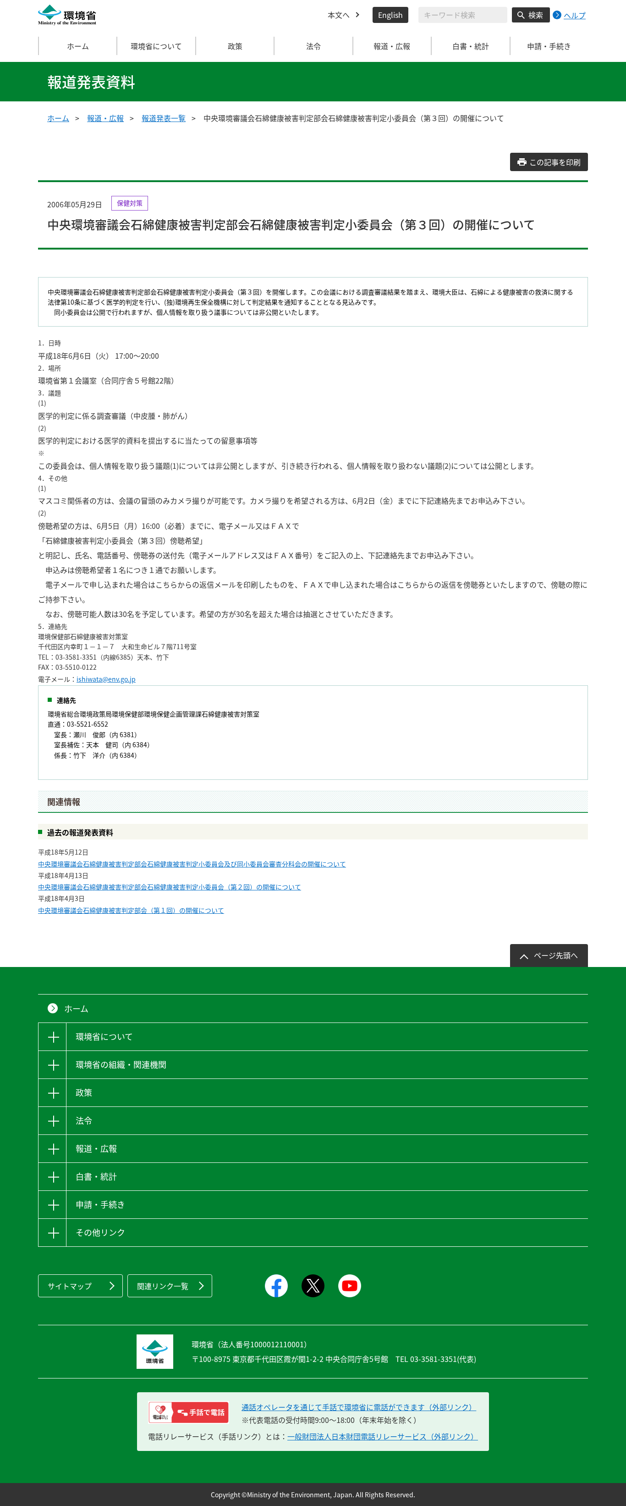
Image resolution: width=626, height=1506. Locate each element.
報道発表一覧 (164, 117)
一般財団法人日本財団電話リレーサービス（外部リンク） (382, 1436)
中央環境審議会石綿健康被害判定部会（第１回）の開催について (131, 910)
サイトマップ (70, 1285)
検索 (535, 14)
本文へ (339, 14)
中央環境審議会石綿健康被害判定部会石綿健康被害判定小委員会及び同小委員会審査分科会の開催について (192, 863)
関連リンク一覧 (162, 1285)
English (390, 14)
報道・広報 (105, 117)
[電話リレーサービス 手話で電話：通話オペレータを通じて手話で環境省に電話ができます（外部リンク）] (188, 1412)
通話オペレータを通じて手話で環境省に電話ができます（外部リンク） (359, 1406)
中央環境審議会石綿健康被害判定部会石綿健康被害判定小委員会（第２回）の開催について (169, 886)
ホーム (78, 45)
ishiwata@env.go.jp (106, 679)
